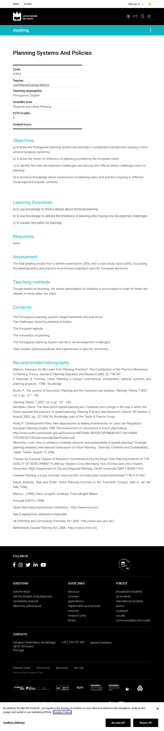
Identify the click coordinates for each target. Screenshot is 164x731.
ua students (123, 596)
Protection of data (21, 668)
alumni (120, 606)
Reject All (146, 722)
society (120, 615)
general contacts (101, 642)
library (72, 620)
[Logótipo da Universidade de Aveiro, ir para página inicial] (25, 16)
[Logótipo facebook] (14, 565)
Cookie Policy (62, 712)
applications (76, 601)
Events (28, 4)
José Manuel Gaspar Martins (31, 84)
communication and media (133, 620)
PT (135, 16)
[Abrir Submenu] (150, 30)
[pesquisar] (142, 16)
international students (129, 601)
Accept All (118, 722)
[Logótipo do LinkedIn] (35, 565)
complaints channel (25, 601)
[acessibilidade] (128, 16)
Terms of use (43, 668)
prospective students (129, 591)
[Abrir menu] (149, 16)
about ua (73, 591)
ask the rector (21, 591)
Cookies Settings (14, 722)
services (73, 610)
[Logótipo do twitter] (28, 565)
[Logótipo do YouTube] (43, 565)
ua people (122, 610)
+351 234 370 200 (73, 642)
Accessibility (62, 668)
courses (73, 596)
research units (77, 615)
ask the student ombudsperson (32, 596)
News (16, 4)
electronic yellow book (27, 606)
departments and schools (84, 606)
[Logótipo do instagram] (20, 565)
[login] (150, 4)
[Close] (157, 708)
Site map (78, 668)
